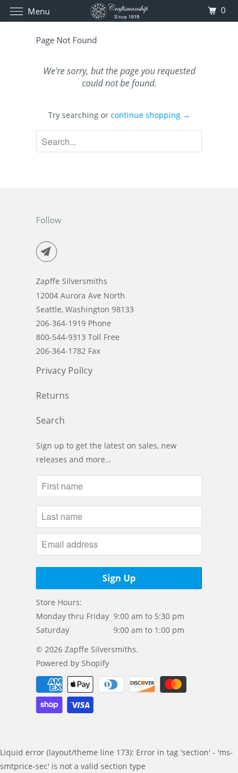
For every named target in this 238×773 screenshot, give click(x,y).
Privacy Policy (64, 370)
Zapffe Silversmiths (100, 649)
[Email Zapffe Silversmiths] (48, 251)
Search (50, 420)
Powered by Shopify (72, 663)
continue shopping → (150, 115)
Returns (52, 395)
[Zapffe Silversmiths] (119, 11)
